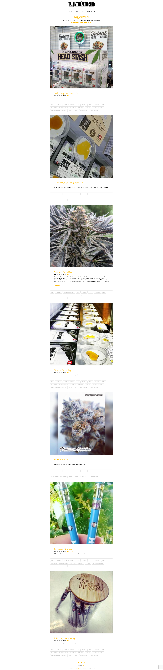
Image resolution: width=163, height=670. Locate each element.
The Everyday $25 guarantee (68, 182)
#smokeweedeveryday (98, 107)
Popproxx (79, 668)
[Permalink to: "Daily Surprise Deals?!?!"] (81, 57)
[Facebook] (78, 663)
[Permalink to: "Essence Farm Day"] (81, 236)
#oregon (88, 107)
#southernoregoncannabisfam (59, 110)
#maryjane (80, 107)
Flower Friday (61, 459)
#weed (76, 110)
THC (84, 665)
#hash (103, 104)
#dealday (84, 104)
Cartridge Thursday (64, 549)
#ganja (90, 104)
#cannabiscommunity (69, 104)
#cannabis (58, 104)
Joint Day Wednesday (65, 638)
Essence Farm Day (63, 272)
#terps (70, 110)
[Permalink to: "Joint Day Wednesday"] (81, 602)
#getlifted (97, 104)
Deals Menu (70, 95)
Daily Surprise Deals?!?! (66, 93)
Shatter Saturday (62, 370)
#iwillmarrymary (63, 107)
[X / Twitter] (81, 663)
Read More (57, 285)
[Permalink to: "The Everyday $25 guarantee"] (81, 146)
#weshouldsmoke (94, 110)
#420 (52, 104)
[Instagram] (84, 663)
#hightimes (54, 107)
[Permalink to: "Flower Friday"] (81, 423)
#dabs (78, 104)
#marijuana (73, 107)
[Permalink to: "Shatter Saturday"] (81, 334)
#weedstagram (83, 110)
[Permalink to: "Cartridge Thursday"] (81, 513)
